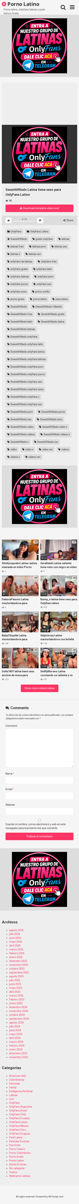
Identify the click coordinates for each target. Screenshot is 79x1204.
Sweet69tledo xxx (47, 441)
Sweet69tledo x (19, 441)
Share (69, 220)
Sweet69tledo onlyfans (23, 336)
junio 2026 (15, 937)
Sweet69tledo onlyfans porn (26, 366)
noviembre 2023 (18, 1057)
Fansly (13, 1087)
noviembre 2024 (18, 1011)
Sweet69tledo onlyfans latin (26, 344)
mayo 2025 (15, 987)
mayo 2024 (15, 1034)
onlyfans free (48, 261)
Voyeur (13, 1172)
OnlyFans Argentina (20, 1106)
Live (11, 1099)
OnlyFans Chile (17, 1114)
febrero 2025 (16, 999)
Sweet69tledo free (21, 314)
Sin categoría (16, 1168)
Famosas (14, 1083)
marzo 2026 (16, 949)
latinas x (15, 254)
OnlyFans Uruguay (19, 1133)
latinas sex (60, 246)
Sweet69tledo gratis (52, 314)
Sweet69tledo (18, 239)
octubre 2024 (17, 1014)
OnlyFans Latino (39, 231)
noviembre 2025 (18, 964)
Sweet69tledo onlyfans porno (27, 374)
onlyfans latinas (19, 276)
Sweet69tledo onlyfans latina (27, 351)
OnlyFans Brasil (18, 1110)
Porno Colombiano (20, 1152)
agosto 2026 (16, 930)
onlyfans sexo (18, 291)
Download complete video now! (41, 208)
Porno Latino (22, 3)
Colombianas (16, 1079)
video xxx (47, 449)
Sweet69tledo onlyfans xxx (26, 404)
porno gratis (17, 299)
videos (65, 449)
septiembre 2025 (19, 972)
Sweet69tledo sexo (51, 419)
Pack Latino (16, 1137)
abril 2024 (15, 1037)
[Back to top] (72, 1196)
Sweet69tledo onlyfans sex (26, 381)
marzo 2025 (16, 995)
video (13, 449)
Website (10, 804)
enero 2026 (15, 957)
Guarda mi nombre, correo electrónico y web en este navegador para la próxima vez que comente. (36, 826)
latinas (65, 239)
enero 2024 (15, 1049)
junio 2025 (15, 984)
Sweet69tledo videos (22, 434)
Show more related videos (39, 688)
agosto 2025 (16, 976)
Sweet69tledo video (22, 426)
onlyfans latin (44, 269)
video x (29, 449)
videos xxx (34, 456)
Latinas (13, 1095)
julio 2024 (14, 1026)
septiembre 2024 (19, 1018)
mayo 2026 (15, 941)
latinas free (17, 246)
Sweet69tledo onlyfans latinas (28, 359)
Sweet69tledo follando (48, 306)
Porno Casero (17, 1149)
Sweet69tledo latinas (22, 329)
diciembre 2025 (18, 960)
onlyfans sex (43, 284)
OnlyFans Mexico (19, 1125)
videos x (15, 456)
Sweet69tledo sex (20, 419)
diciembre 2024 (18, 1007)
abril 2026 (15, 945)
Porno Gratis (16, 1156)
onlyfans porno (19, 284)
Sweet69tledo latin (21, 321)
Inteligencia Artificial (21, 1091)
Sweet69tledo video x (54, 426)
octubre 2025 (17, 968)
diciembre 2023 (18, 1053)
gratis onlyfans (44, 239)
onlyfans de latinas (21, 261)
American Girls (17, 1075)
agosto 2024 (16, 1022)
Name (10, 773)
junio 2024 (15, 1030)
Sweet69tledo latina (52, 321)
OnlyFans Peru (17, 1129)
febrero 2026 (16, 953)
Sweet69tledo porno (53, 411)
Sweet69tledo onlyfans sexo (27, 389)
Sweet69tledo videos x (56, 434)
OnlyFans (15, 231)
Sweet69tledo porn (21, 411)
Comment (11, 725)
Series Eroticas (17, 1164)
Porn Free (14, 1145)
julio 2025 (14, 980)
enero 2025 (15, 1003)
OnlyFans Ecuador (19, 1118)
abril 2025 (15, 991)
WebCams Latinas (19, 1175)
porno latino (40, 299)
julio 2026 (14, 934)
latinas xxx (34, 254)
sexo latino (61, 299)
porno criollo (42, 291)
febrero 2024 (16, 1045)
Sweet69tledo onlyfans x (24, 396)
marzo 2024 (16, 1041)
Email (10, 789)
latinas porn (39, 246)
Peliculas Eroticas (19, 1141)
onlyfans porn (45, 276)
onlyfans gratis (19, 269)
